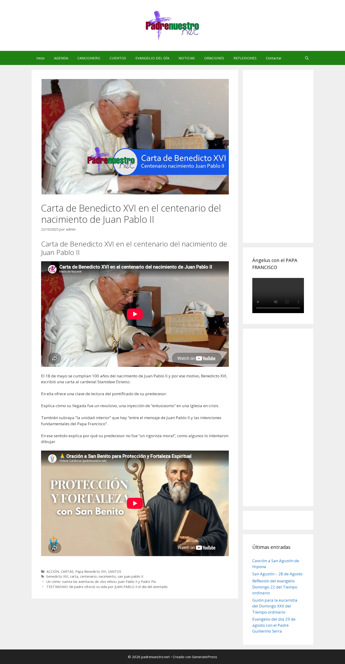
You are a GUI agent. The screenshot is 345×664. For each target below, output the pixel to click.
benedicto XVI (57, 576)
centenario (88, 576)
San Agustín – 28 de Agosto (277, 574)
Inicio (40, 58)
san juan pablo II (130, 576)
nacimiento (107, 576)
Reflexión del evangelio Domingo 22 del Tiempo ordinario (274, 587)
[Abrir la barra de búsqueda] (306, 58)
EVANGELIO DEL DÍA (152, 58)
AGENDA (61, 58)
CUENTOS (118, 58)
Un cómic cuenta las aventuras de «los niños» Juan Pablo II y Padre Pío (101, 581)
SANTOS (114, 571)
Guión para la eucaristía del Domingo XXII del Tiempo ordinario (274, 606)
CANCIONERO (88, 58)
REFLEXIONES (245, 58)
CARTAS (67, 571)
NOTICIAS (187, 58)
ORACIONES (214, 58)
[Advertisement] (287, 161)
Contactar (274, 58)
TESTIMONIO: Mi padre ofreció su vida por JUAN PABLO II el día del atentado (107, 586)
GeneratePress (204, 656)
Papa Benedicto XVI (90, 571)
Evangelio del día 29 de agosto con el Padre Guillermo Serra (273, 625)
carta (74, 576)
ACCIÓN (52, 571)
